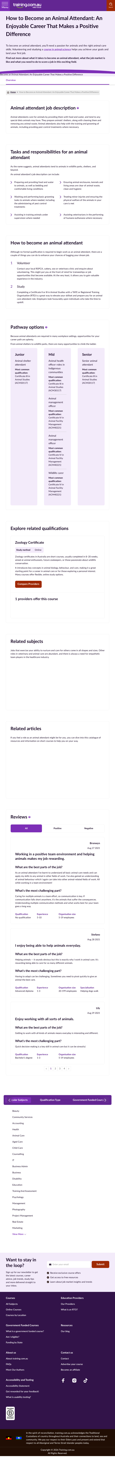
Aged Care (17, 1142)
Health (15, 1129)
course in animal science (57, 49)
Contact (65, 1359)
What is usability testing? (18, 1397)
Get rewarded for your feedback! (22, 1391)
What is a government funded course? (25, 1331)
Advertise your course (72, 1364)
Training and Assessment (24, 1191)
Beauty (15, 1111)
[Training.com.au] (27, 5)
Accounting (18, 1123)
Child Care (17, 1148)
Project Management (22, 1216)
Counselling (18, 1154)
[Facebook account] (63, 1380)
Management (18, 1203)
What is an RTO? (69, 1310)
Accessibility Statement (17, 1386)
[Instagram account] (74, 1380)
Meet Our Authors (15, 1370)
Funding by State (14, 1342)
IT (13, 1160)
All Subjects (12, 1304)
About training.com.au (17, 1359)
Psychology (18, 1197)
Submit (100, 1264)
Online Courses (13, 1310)
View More (18, 1234)
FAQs (8, 1364)
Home (13, 92)
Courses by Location (16, 1315)
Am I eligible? (12, 1337)
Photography (18, 1209)
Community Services (22, 1117)
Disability (17, 1179)
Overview (11, 80)
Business (16, 1173)
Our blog (65, 1331)
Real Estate (17, 1222)
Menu (5, 7)
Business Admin (20, 1166)
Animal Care (18, 1136)
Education (17, 1185)
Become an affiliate (70, 1370)
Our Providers (68, 1304)
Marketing (17, 1228)
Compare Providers (28, 584)
